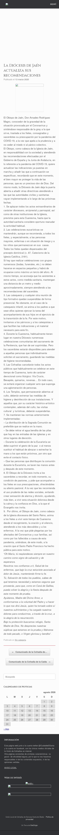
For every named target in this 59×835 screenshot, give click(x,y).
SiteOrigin (34, 825)
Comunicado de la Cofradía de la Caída (29, 661)
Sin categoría (20, 640)
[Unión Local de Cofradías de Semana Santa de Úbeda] (7, 4)
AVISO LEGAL (10, 767)
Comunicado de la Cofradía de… (29, 651)
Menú (53, 4)
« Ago (6, 728)
